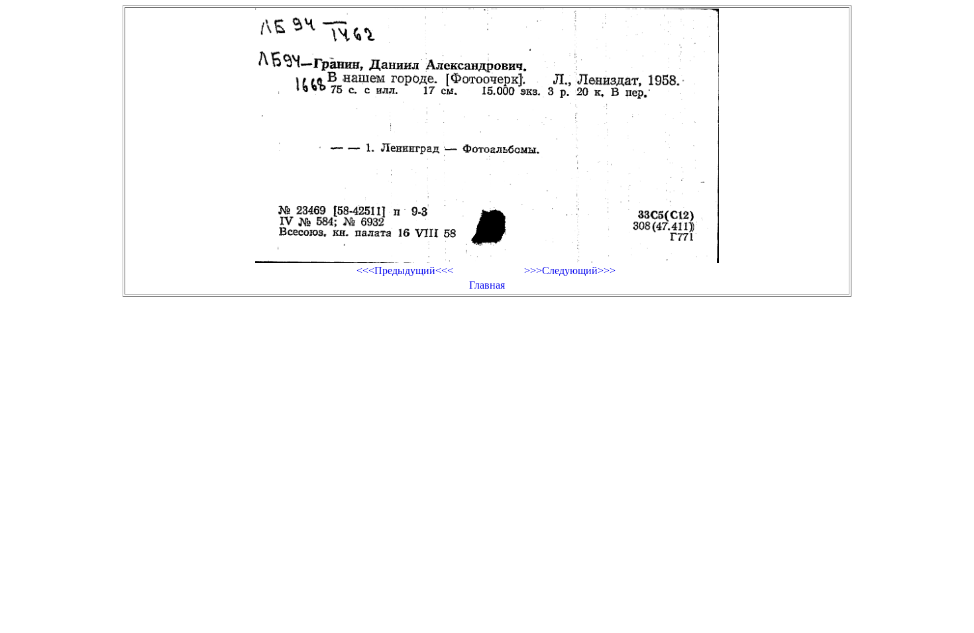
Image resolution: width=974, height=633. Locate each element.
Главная (487, 285)
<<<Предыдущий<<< (404, 270)
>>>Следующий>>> (570, 270)
